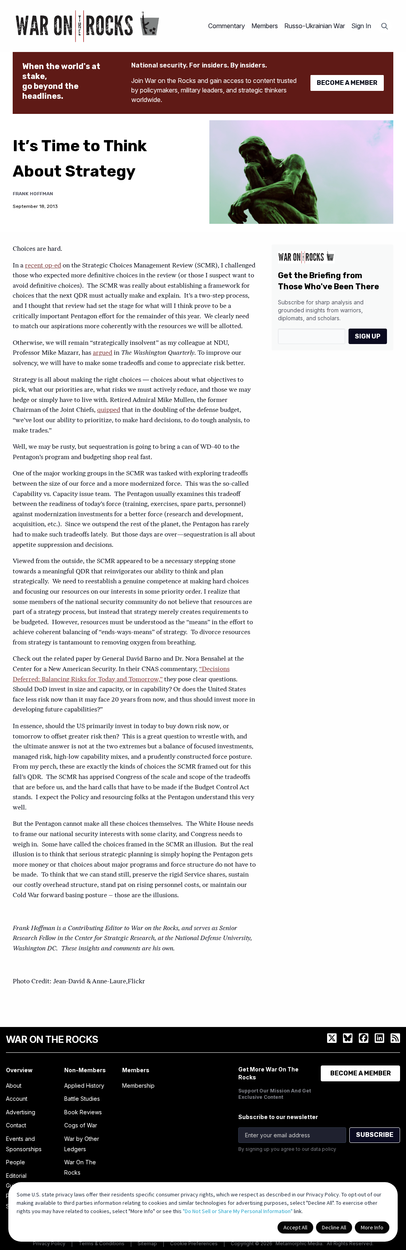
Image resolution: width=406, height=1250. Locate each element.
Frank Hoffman (33, 193)
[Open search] (384, 26)
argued (102, 353)
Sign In (361, 26)
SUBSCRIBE (374, 1134)
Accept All (295, 1227)
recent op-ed (43, 266)
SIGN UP (368, 336)
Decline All (334, 1227)
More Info (372, 1227)
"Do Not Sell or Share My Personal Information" (238, 1211)
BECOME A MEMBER (347, 83)
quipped (108, 410)
